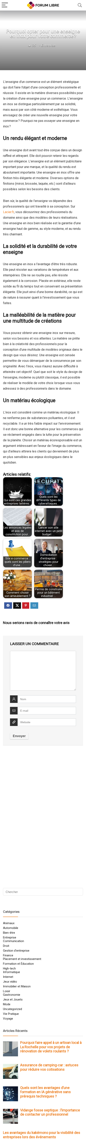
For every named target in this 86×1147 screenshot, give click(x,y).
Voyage (8, 1018)
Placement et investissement (22, 959)
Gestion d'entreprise (16, 950)
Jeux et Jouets (13, 999)
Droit (6, 946)
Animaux (8, 923)
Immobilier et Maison (17, 986)
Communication (13, 941)
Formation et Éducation (18, 964)
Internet (8, 977)
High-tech (9, 968)
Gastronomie (11, 995)
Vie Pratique (11, 1014)
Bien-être (9, 932)
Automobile (10, 928)
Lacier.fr (8, 212)
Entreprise (48, 45)
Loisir (6, 991)
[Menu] (5, 5)
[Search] (80, 5)
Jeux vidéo (10, 981)
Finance (8, 955)
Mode (6, 1004)
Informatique (11, 972)
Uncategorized (12, 1009)
